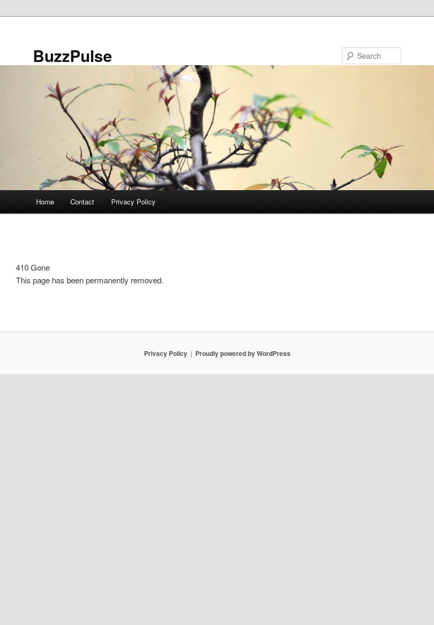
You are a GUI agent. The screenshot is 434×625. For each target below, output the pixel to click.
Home (45, 202)
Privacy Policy (133, 202)
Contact (82, 202)
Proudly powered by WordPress (243, 353)
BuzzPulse (72, 55)
